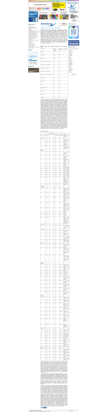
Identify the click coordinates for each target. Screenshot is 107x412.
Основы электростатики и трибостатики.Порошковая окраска (33, 34)
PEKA (70, 61)
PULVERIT (70, 55)
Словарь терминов (31, 44)
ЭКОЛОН (70, 57)
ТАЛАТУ (70, 69)
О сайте (35, 1)
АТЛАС (70, 65)
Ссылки (53, 1)
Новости (40, 1)
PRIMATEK (70, 54)
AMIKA (70, 71)
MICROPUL (70, 70)
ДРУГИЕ (70, 72)
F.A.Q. (49, 1)
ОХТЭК (70, 66)
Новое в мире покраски (32, 43)
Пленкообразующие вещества (33, 31)
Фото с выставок (43, 12)
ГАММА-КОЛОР (71, 68)
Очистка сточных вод (31, 46)
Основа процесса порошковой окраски (34, 32)
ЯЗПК (70, 58)
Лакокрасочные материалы (32, 27)
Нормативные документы (32, 45)
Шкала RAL (53, 12)
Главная (31, 1)
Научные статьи (31, 41)
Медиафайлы (64, 12)
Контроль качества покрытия (32, 35)
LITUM (70, 67)
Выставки (45, 1)
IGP (69, 56)
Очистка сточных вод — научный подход (34, 47)
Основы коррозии (31, 26)
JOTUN (70, 59)
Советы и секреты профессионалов (33, 40)
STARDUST (70, 60)
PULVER (70, 50)
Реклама (58, 1)
